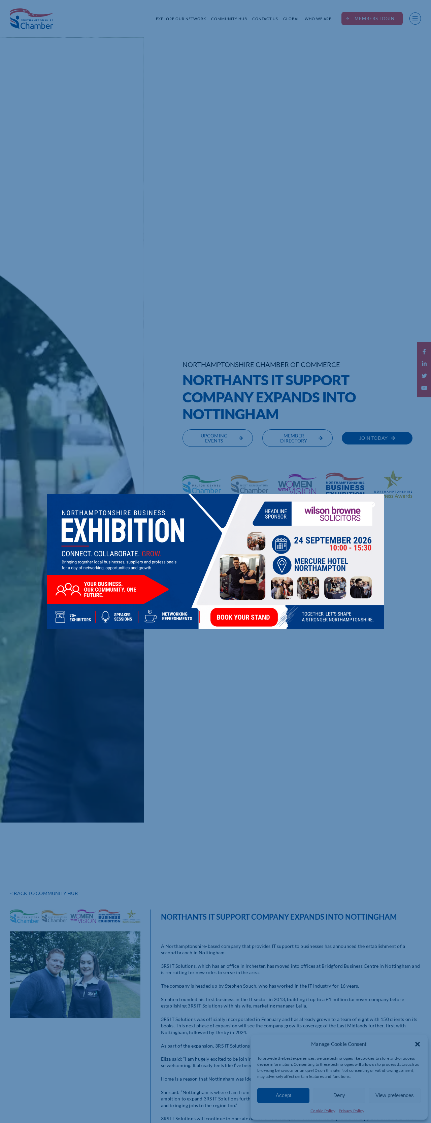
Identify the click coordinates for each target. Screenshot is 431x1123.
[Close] (372, 504)
